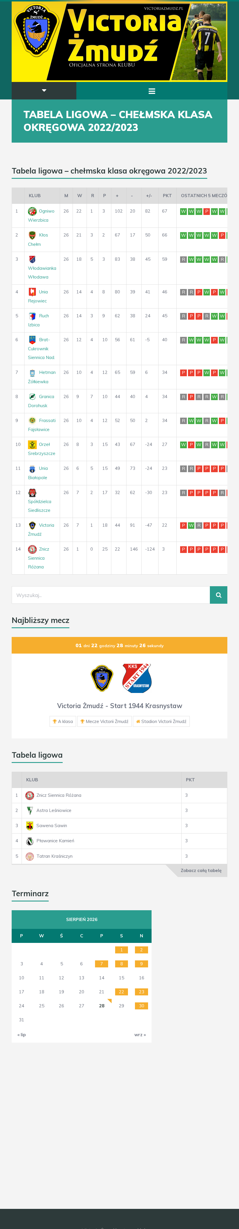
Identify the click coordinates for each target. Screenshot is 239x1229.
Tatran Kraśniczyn (54, 856)
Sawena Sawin (51, 825)
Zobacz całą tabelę (201, 870)
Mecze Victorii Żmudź (107, 721)
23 (141, 992)
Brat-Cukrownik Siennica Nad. (41, 348)
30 (141, 1006)
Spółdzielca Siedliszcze (39, 506)
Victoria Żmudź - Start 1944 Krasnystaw (119, 706)
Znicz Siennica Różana (38, 558)
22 (121, 992)
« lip (21, 1034)
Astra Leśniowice (53, 810)
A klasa (65, 721)
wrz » (140, 1034)
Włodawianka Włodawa (42, 272)
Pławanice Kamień (55, 840)
